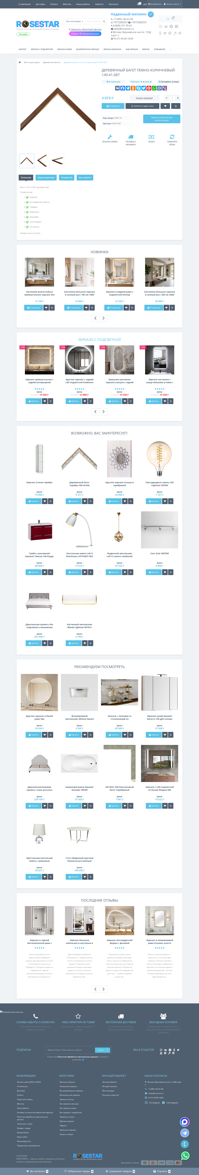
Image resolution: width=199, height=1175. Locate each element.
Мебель (146, 49)
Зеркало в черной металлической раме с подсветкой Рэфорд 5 (39, 942)
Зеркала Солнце (67, 1099)
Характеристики (46, 177)
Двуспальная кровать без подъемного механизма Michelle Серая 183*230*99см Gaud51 (39, 626)
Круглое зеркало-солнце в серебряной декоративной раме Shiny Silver (119, 484)
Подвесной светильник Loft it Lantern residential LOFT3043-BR (119, 555)
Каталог (22, 49)
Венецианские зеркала (70, 1095)
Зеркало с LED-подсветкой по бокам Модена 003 (160, 788)
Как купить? (85, 177)
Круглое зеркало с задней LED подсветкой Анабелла (79, 381)
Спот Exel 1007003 (159, 553)
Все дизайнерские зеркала (71, 1090)
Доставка (40, 4)
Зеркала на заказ (67, 1117)
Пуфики (63, 1125)
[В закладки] (46, 308)
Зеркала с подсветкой (42, 49)
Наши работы (83, 4)
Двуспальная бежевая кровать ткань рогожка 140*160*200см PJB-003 (39, 788)
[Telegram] (171, 27)
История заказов (109, 1086)
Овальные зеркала (68, 1130)
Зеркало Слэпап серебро (39, 482)
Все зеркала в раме (68, 1108)
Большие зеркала (67, 1082)
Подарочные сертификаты (28, 1145)
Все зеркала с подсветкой (71, 1112)
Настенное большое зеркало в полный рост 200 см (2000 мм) (159, 293)
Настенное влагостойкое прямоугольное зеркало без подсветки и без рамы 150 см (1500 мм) (39, 293)
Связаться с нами (24, 1124)
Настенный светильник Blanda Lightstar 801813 (79, 626)
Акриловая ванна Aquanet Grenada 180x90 (79, 788)
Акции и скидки (66, 1134)
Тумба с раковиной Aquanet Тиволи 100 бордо (39, 555)
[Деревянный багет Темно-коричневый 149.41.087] (27, 161)
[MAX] (184, 1122)
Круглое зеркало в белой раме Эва (39, 717)
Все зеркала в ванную (69, 1104)
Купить (35, 401)
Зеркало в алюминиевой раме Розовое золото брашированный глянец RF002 (159, 942)
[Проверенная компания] (11, 1012)
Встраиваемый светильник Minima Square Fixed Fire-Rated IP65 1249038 (79, 717)
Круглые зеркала (67, 1121)
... (170, 49)
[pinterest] (179, 33)
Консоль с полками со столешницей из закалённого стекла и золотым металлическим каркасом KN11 (119, 717)
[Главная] (20, 62)
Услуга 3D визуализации (85, 33)
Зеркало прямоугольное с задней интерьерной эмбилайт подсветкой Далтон (39, 381)
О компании (24, 4)
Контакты (113, 4)
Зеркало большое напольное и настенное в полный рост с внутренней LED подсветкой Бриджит (79, 942)
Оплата (54, 4)
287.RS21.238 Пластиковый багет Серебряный (119, 788)
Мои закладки (108, 1090)
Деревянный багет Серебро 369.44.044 (79, 484)
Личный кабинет (109, 1082)
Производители (24, 1141)
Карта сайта (22, 1137)
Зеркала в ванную (112, 49)
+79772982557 (138, 22)
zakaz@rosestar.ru (123, 28)
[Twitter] (165, 33)
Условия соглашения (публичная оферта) (35, 1112)
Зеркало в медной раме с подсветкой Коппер (119, 293)
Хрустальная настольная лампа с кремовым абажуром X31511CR (39, 859)
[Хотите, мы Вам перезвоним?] (184, 1144)
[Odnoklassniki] (160, 33)
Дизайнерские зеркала (87, 49)
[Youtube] (176, 27)
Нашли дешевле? (144, 98)
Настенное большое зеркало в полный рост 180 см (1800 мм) (79, 293)
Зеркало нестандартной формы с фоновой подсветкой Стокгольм (119, 942)
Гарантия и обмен (25, 1099)
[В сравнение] (52, 308)
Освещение (159, 49)
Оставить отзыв (170, 81)
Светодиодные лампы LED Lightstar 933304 (160, 484)
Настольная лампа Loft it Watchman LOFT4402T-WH (79, 555)
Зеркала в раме (64, 49)
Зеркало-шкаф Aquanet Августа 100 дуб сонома (159, 717)
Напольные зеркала (68, 1086)
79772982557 (120, 22)
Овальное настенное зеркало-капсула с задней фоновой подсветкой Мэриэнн (119, 381)
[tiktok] (174, 33)
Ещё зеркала (132, 49)
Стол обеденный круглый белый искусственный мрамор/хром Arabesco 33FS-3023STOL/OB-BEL (79, 859)
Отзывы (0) (66, 177)
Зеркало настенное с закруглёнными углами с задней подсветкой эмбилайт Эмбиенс (159, 381)
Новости (99, 4)
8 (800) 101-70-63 (122, 25)
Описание (26, 177)
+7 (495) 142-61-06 (123, 19)
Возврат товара (23, 1128)
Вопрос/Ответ (23, 1132)
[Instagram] (160, 27)
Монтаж (67, 4)
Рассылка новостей (110, 1095)
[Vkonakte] (166, 27)
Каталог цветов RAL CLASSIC (29, 1082)
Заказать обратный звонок (86, 29)
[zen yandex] (169, 33)
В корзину (34, 307)
